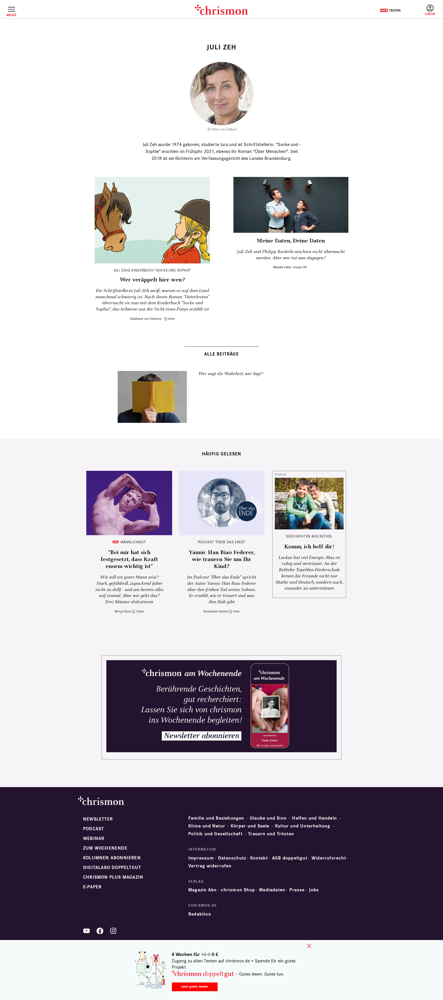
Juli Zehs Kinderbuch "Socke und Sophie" (152, 270)
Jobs (314, 890)
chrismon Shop (238, 890)
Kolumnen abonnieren (112, 858)
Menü (11, 15)
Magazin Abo (202, 890)
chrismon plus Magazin (113, 877)
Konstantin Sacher (216, 611)
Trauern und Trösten (271, 834)
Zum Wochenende (105, 848)
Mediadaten (272, 890)
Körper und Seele (250, 826)
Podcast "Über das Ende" (221, 542)
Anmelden (430, 10)
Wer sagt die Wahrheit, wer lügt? (230, 374)
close (309, 946)
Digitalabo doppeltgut (112, 867)
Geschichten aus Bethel (309, 536)
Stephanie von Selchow (145, 319)
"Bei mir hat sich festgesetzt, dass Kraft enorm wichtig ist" (129, 559)
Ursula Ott (300, 267)
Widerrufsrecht (328, 858)
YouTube (86, 930)
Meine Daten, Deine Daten (291, 241)
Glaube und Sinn (268, 818)
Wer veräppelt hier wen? (152, 280)
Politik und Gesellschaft (215, 834)
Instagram (113, 930)
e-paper (92, 887)
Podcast (93, 829)
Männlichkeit (133, 542)
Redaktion (199, 914)
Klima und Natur (206, 826)
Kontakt (259, 858)
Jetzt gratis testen (194, 986)
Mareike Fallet (282, 267)
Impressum (201, 858)
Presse (297, 890)
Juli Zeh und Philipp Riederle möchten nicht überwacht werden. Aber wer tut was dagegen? (291, 255)
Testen (390, 10)
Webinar (93, 838)
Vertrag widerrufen (210, 866)
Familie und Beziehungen (216, 818)
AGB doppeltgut (289, 858)
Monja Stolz (123, 611)
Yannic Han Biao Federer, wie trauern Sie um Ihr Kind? (222, 559)
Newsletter (98, 819)
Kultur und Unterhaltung (302, 826)
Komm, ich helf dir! (309, 547)
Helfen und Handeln (314, 818)
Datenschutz (232, 858)
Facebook (99, 930)
